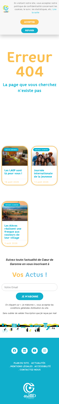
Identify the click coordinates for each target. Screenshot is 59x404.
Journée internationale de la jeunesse (43, 173)
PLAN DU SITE (21, 363)
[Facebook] (14, 350)
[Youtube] (34, 350)
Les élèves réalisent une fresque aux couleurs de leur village (12, 231)
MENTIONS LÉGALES (21, 366)
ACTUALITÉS (38, 363)
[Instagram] (45, 350)
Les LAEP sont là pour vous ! (13, 172)
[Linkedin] (24, 350)
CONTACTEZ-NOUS (30, 369)
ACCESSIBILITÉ (42, 366)
